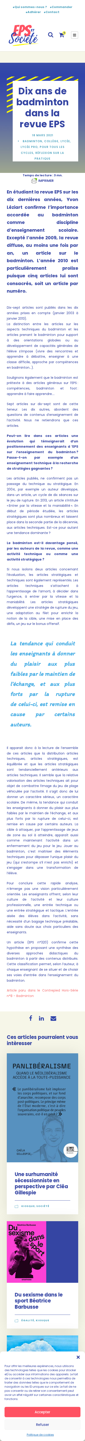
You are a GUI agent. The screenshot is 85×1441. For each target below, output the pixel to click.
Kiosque (28, 1206)
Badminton (32, 141)
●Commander (61, 7)
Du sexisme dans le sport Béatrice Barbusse (39, 1300)
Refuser (42, 1424)
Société (42, 1206)
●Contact (51, 12)
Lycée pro (29, 147)
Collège (51, 141)
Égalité (27, 1320)
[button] (78, 1357)
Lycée (65, 141)
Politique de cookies (40, 1435)
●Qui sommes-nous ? (30, 7)
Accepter (42, 1412)
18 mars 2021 (42, 135)
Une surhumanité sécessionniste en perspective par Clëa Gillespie (41, 1183)
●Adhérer (33, 12)
